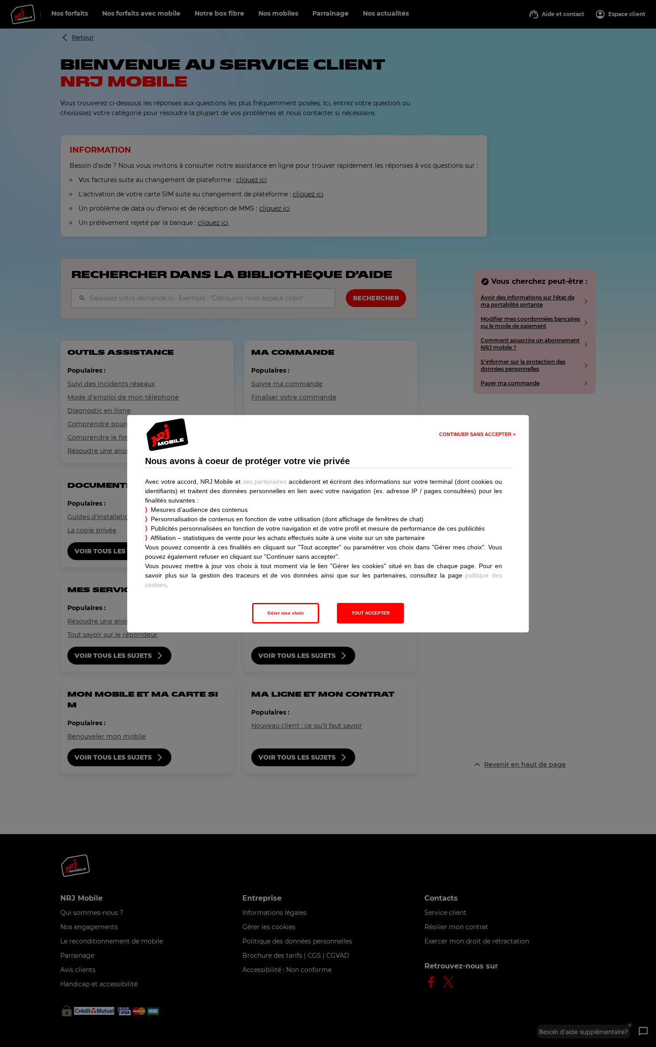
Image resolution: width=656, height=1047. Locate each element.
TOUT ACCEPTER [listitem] (371, 613)
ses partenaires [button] (265, 481)
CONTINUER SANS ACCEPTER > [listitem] (477, 434)
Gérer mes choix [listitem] (285, 613)
